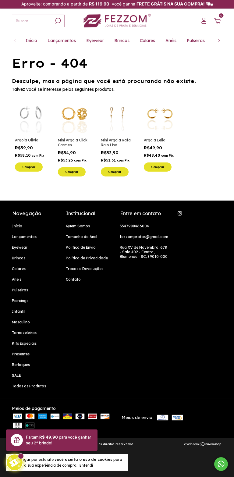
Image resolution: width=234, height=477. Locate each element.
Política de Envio (81, 247)
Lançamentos (62, 40)
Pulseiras (196, 40)
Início (31, 40)
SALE (16, 375)
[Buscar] (57, 21)
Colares (147, 40)
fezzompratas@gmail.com (144, 236)
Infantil (18, 311)
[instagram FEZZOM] (179, 213)
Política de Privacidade (87, 258)
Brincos (121, 40)
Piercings (20, 300)
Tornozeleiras (24, 332)
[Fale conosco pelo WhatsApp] (221, 464)
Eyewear (95, 40)
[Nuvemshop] (203, 444)
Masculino (21, 322)
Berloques (21, 364)
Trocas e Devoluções (84, 268)
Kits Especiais (24, 343)
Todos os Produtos (29, 386)
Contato (73, 279)
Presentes (21, 354)
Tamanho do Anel (81, 236)
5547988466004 (134, 226)
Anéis (170, 40)
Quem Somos (78, 226)
